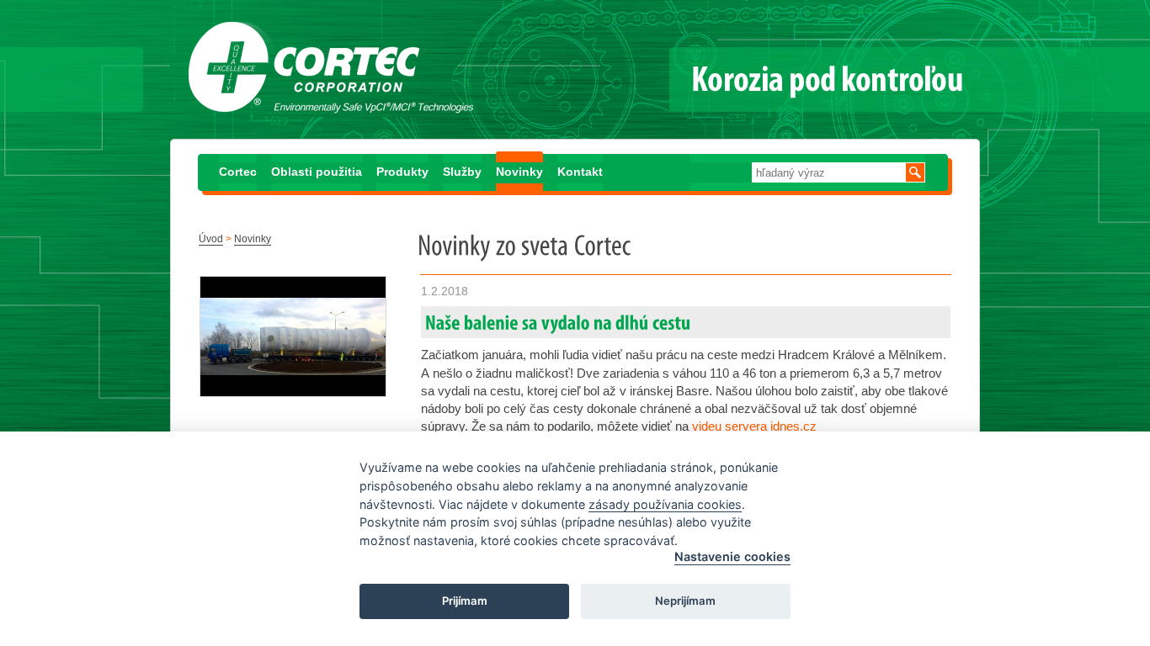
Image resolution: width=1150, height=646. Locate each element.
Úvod (211, 239)
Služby (462, 171)
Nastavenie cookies (732, 556)
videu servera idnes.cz (754, 426)
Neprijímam (685, 600)
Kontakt (580, 171)
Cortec (238, 171)
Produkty (402, 171)
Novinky (519, 171)
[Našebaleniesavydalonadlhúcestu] (558, 321)
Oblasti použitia (316, 171)
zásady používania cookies (665, 504)
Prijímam (464, 600)
